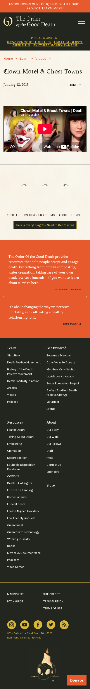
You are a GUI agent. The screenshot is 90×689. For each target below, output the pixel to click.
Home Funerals (17, 497)
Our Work (53, 436)
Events (51, 408)
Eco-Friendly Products (21, 518)
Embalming (14, 443)
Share (72, 85)
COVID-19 (13, 476)
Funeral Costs (16, 504)
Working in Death (18, 539)
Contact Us (54, 464)
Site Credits (52, 594)
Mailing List (15, 594)
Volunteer (53, 401)
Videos (11, 394)
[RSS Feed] (64, 624)
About (51, 422)
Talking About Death (20, 436)
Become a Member (59, 355)
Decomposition (17, 457)
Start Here (13, 355)
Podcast (12, 401)
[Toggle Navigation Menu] (82, 22)
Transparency (53, 601)
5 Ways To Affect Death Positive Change (62, 393)
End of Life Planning (20, 490)
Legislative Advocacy (60, 376)
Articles (12, 387)
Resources (15, 422)
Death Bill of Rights (19, 483)
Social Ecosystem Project (63, 383)
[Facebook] (37, 624)
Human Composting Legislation (29, 42)
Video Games (15, 567)
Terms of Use (52, 608)
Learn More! (53, 8)
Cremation (14, 450)
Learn (11, 348)
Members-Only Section (61, 369)
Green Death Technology (23, 532)
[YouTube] (24, 624)
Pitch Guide (15, 601)
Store (51, 485)
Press (50, 457)
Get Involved (56, 348)
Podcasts (13, 560)
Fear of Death (16, 429)
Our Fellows (54, 443)
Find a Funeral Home (68, 42)
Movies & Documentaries (24, 553)
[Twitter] (51, 624)
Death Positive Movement (24, 362)
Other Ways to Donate (61, 362)
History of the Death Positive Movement (20, 372)
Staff (50, 450)
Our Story (53, 429)
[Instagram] (11, 624)
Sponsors (53, 471)
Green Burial (21, 45)
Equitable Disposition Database (55, 45)
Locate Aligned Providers (23, 511)
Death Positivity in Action (23, 381)
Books (11, 546)
